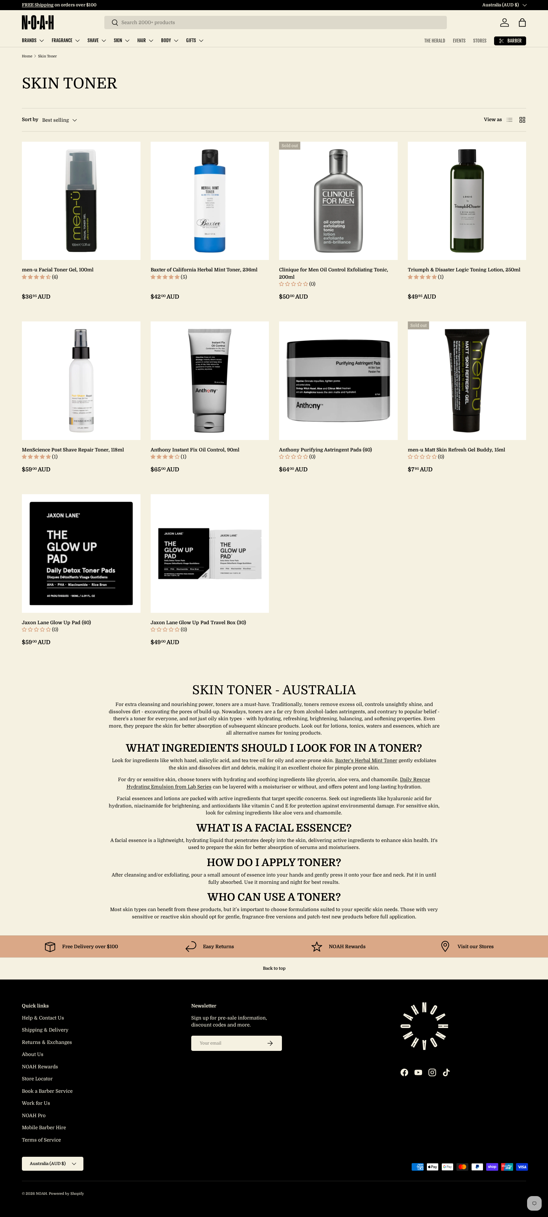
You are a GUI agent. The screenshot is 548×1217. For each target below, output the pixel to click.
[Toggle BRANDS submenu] (41, 40)
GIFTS (191, 40)
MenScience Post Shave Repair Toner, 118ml (73, 450)
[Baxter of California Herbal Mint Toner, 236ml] (210, 201)
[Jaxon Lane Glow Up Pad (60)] (81, 553)
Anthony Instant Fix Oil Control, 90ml (195, 450)
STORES (479, 41)
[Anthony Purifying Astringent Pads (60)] (338, 380)
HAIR (141, 40)
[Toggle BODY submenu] (176, 40)
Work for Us (36, 1103)
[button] (522, 22)
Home (27, 56)
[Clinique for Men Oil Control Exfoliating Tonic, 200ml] (338, 201)
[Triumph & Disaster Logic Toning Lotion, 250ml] (467, 201)
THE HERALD (434, 41)
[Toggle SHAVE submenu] (104, 40)
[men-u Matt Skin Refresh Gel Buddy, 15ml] (467, 380)
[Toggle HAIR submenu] (151, 40)
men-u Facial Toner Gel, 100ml (58, 270)
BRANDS (29, 40)
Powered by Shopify (66, 1194)
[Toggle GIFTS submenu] (201, 40)
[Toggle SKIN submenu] (127, 40)
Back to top (274, 968)
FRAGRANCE (62, 40)
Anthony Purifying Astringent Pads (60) (325, 450)
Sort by (30, 119)
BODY (166, 40)
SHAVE (93, 40)
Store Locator (37, 1079)
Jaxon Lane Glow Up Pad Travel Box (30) (198, 622)
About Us (32, 1054)
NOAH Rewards (40, 1067)
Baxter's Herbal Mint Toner (366, 760)
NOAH (41, 1194)
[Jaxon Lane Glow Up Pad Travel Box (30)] (210, 553)
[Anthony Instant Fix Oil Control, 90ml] (210, 380)
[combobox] (275, 22)
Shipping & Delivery (45, 1030)
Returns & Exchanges (47, 1042)
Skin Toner (47, 56)
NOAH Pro (34, 1115)
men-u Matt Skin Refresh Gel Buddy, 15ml (456, 450)
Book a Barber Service (47, 1091)
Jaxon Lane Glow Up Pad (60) (56, 622)
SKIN (118, 40)
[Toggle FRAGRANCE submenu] (77, 40)
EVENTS (459, 41)
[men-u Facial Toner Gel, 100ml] (81, 201)
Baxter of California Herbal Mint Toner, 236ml (204, 270)
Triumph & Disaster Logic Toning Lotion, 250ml (464, 270)
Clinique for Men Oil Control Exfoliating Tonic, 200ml (333, 273)
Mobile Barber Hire (44, 1127)
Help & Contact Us (43, 1018)
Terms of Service (41, 1140)
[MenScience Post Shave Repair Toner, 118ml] (81, 380)
